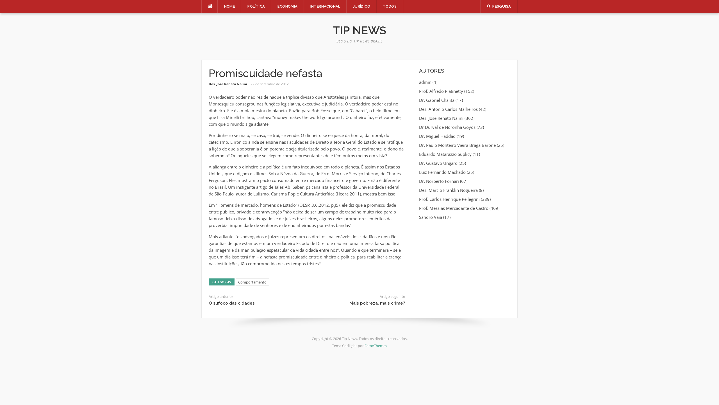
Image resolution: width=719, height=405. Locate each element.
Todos (390, 6)
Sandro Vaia (430, 217)
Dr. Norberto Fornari (439, 181)
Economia (287, 6)
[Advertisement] (464, 266)
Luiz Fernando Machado (442, 172)
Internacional (325, 6)
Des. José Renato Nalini (228, 84)
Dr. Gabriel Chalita (436, 100)
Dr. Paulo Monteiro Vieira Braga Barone (457, 145)
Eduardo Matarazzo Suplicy (445, 154)
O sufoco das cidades (232, 303)
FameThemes (376, 345)
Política (256, 6)
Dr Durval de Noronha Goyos (447, 127)
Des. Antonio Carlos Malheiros (448, 109)
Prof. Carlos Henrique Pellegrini (449, 199)
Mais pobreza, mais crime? (377, 303)
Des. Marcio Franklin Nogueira (448, 190)
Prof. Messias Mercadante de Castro (453, 208)
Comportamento (252, 282)
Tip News (359, 30)
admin (425, 82)
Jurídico (361, 6)
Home (229, 6)
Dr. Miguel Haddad (437, 136)
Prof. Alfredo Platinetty (441, 91)
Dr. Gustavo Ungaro (438, 163)
